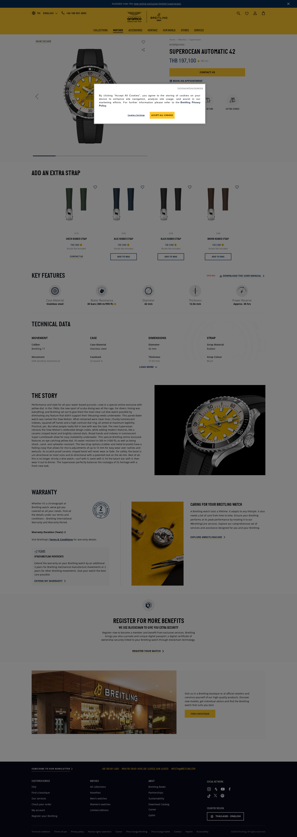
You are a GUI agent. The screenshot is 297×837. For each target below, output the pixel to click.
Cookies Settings (136, 115)
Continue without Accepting (190, 88)
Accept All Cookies (162, 115)
